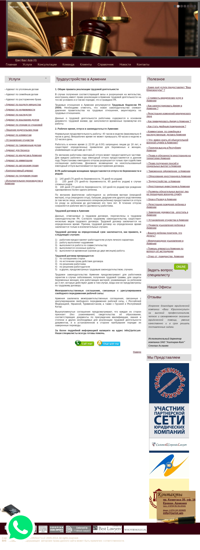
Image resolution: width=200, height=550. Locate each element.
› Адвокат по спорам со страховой (23, 125)
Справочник (106, 64)
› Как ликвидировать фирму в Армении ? (168, 121)
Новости (125, 64)
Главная (11, 64)
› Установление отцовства (19, 140)
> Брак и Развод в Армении (161, 199)
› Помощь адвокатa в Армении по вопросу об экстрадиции (164, 250)
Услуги (27, 64)
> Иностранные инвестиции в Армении (168, 186)
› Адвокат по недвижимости (20, 109)
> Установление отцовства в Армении (167, 220)
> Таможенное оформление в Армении (168, 171)
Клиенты (86, 64)
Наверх (137, 352)
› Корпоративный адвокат (19, 170)
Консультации (47, 64)
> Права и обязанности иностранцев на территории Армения (168, 157)
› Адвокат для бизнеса (17, 150)
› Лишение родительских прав (21, 130)
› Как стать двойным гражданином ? (166, 126)
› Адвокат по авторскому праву (22, 165)
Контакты (143, 64)
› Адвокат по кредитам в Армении (23, 155)
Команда (68, 64)
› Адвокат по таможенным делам (23, 145)
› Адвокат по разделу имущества (23, 104)
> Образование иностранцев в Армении (168, 176)
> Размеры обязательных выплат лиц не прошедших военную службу (167, 193)
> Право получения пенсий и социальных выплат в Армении (163, 165)
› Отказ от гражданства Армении (165, 256)
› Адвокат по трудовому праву (21, 175)
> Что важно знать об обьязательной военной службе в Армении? (167, 141)
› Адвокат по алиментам (18, 135)
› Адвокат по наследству (18, 114)
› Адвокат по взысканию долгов (22, 119)
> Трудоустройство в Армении (163, 181)
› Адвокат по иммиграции (18, 160)
